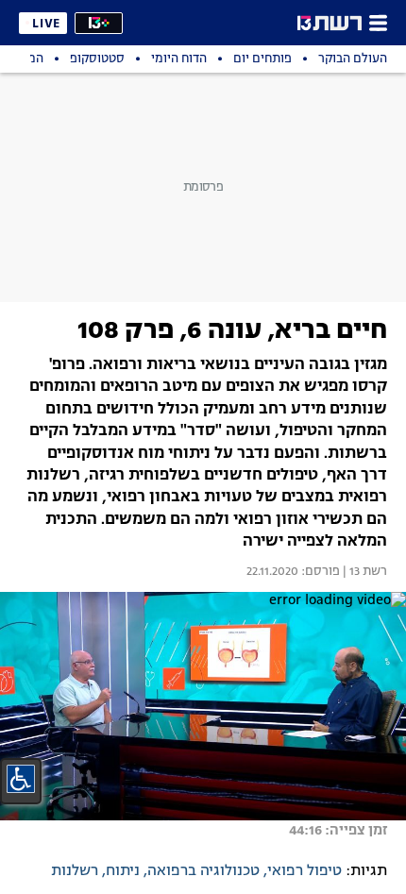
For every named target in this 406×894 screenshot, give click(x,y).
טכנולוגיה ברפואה (203, 871)
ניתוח (123, 871)
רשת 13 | (363, 572)
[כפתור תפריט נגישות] (21, 779)
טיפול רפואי (304, 871)
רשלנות (74, 871)
